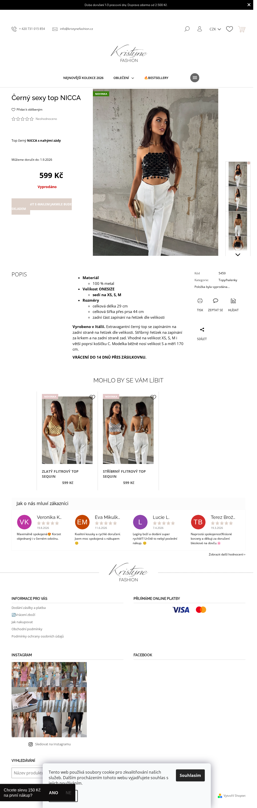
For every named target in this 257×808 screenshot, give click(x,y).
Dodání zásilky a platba (29, 607)
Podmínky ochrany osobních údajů (38, 636)
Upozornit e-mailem (42, 206)
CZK (213, 29)
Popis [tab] (19, 274)
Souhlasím (190, 775)
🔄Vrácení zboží (23, 614)
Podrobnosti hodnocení (28, 124)
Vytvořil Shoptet (234, 795)
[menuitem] (83, 77)
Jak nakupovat (22, 622)
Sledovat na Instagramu (53, 744)
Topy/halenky (228, 280)
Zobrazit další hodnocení (226, 554)
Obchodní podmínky (27, 629)
